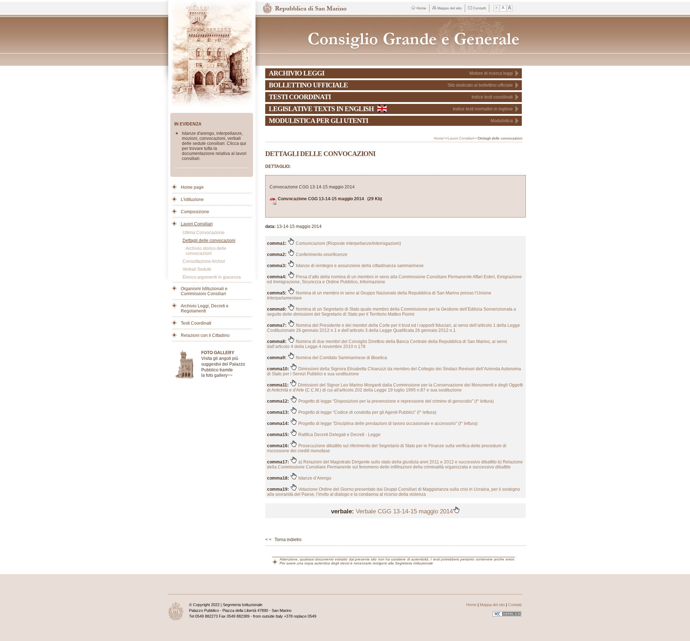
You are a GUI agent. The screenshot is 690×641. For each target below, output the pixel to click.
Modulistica (502, 120)
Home (421, 8)
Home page (192, 187)
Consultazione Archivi (204, 261)
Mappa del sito (449, 8)
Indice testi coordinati (492, 97)
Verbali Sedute (197, 269)
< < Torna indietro (283, 539)
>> (230, 375)
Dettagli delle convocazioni (209, 240)
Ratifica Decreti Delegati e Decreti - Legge (339, 434)
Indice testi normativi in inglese (483, 108)
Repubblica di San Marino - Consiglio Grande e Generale (394, 35)
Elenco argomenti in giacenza (212, 277)
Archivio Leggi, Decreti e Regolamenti (205, 308)
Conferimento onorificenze (321, 254)
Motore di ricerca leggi (491, 73)
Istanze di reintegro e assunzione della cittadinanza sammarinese (359, 265)
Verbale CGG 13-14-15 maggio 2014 (404, 511)
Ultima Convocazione (204, 232)
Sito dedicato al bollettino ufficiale (480, 85)
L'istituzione (192, 199)
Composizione (195, 211)
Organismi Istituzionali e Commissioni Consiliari (204, 291)
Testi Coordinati (196, 323)
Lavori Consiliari (197, 223)
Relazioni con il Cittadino (205, 335)
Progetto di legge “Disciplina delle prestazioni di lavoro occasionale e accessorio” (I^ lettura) (387, 423)
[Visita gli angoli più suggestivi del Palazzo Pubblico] (186, 364)
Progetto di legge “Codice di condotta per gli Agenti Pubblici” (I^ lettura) (366, 412)
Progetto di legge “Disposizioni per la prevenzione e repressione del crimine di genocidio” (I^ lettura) (395, 401)
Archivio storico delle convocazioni (206, 251)
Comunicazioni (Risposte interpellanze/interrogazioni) (348, 243)
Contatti (479, 8)
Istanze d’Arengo (314, 478)
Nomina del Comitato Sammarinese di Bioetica (341, 357)
